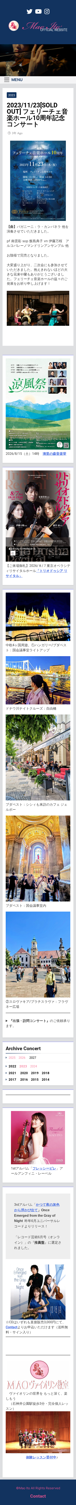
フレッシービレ (44, 1168)
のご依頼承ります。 (38, 1023)
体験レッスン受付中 (41, 1457)
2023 (11, 95)
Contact (11, 1327)
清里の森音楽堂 (54, 454)
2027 (32, 1058)
